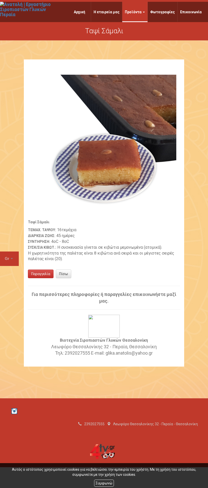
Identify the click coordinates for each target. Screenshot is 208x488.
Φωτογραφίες (162, 12)
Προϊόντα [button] (133, 12)
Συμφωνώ (104, 483)
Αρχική (79, 12)
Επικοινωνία (191, 12)
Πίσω (63, 274)
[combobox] (9, 258)
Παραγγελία (40, 274)
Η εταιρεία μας (106, 12)
